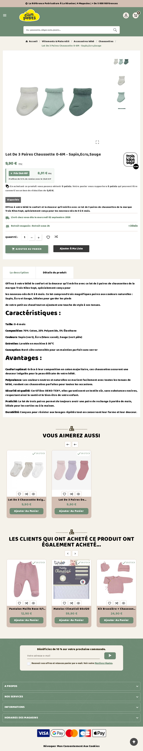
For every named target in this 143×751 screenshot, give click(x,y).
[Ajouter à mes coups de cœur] (48, 237)
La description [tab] (19, 272)
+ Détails (133, 225)
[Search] (115, 30)
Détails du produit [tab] (54, 272)
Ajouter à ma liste (71, 248)
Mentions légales (103, 663)
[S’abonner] (110, 655)
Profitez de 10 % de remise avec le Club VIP (30, 179)
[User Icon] (126, 15)
